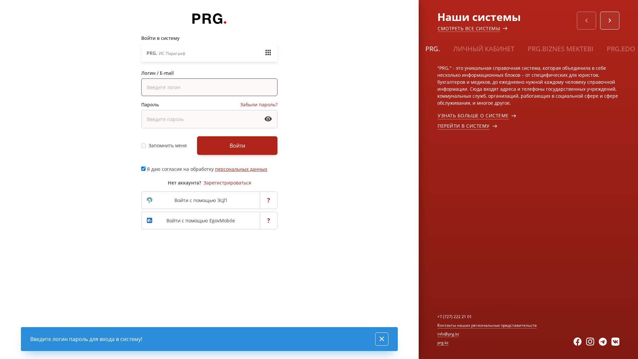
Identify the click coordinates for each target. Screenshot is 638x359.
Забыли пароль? (258, 104)
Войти (237, 145)
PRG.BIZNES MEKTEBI (560, 48)
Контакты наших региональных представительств (487, 325)
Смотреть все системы (469, 28)
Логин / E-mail (157, 73)
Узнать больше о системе (473, 115)
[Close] (381, 339)
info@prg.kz (448, 334)
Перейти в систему (464, 126)
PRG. (432, 48)
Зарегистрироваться (227, 183)
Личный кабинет (483, 48)
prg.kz (443, 342)
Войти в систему (160, 38)
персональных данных (241, 169)
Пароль (150, 104)
